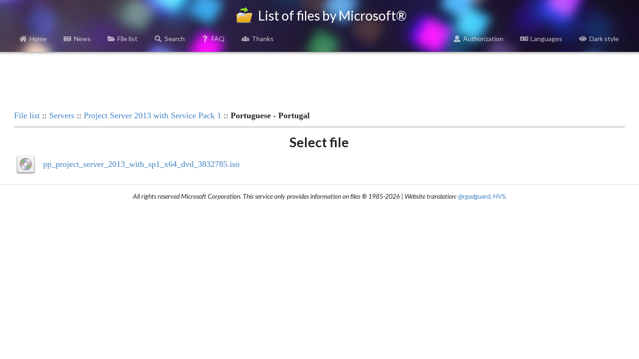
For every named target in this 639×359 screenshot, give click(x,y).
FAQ (218, 39)
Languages (546, 39)
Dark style (604, 39)
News (82, 39)
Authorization (483, 39)
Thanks (263, 39)
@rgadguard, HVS (481, 196)
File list (127, 39)
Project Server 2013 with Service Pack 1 (152, 115)
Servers (61, 115)
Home (38, 39)
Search (175, 39)
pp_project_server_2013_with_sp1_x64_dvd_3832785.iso (141, 164)
